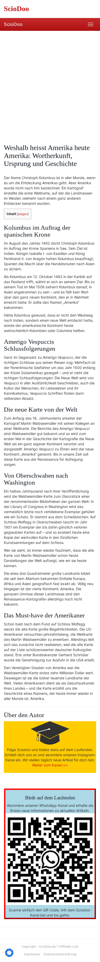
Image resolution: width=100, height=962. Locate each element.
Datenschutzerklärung (60, 954)
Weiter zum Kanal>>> (50, 765)
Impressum (32, 954)
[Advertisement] (50, 83)
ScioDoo (13, 24)
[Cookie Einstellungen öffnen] (9, 955)
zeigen (22, 214)
